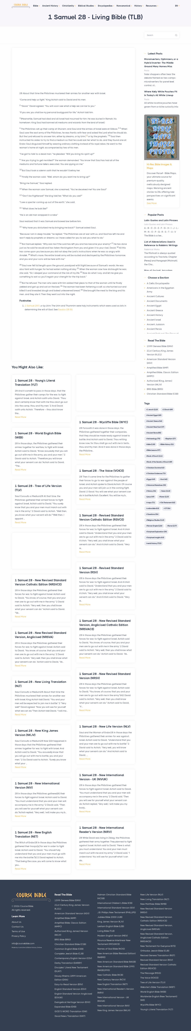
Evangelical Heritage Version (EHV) (72, 1002)
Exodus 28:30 (65, 309)
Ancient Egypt (154, 305)
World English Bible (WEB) (153, 991)
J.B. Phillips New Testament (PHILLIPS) (116, 912)
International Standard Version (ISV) (116, 907)
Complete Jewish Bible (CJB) (69, 953)
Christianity (68, 5)
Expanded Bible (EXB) (65, 1006)
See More (152, 203)
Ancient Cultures (155, 296)
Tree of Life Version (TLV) (152, 982)
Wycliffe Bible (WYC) (150, 1004)
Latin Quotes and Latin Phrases (161, 220)
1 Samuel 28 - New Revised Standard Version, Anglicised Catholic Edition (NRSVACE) (105, 625)
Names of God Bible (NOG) (111, 948)
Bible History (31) (167, 444)
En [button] (176, 5)
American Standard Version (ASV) (72, 913)
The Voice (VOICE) (149, 977)
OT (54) (167, 508)
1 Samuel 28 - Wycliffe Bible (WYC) (103, 422)
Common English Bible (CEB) (69, 949)
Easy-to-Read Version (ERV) (69, 984)
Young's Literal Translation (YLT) (156, 1009)
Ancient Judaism (155, 324)
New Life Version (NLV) (151, 894)
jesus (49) (150, 497)
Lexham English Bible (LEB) (110, 926)
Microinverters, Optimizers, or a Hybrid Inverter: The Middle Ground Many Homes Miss (161, 63)
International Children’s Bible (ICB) (114, 903)
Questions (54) (152, 514)
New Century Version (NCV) (111, 979)
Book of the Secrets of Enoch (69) (159, 462)
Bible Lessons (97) (153, 450)
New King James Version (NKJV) (113, 1010)
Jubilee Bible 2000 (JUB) (109, 917)
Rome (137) (172, 526)
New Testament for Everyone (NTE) (158, 946)
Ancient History (50, 5)
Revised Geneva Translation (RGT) (157, 955)
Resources (151, 5)
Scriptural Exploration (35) (157, 532)
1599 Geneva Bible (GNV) (160, 346)
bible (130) (151, 444)
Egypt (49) (151, 479)
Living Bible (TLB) (105, 931)
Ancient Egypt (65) (154, 415)
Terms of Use (18, 931)
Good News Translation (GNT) (70, 1016)
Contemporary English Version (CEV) (73, 958)
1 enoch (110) (152, 409)
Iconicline (21, 947)
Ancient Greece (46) (154, 421)
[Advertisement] (73, 73)
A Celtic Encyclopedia (158, 283)
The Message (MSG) (150, 973)
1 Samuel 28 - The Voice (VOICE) (101, 470)
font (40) (164, 479)
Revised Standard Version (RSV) (156, 960)
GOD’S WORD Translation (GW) (71, 1011)
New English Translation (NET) (112, 984)
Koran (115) (164, 497)
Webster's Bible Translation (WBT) (157, 987)
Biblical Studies (86, 5)
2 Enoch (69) (168, 409)
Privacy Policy (19, 936)
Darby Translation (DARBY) (68, 963)
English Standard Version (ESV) (70, 989)
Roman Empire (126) (154, 526)
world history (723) (154, 543)
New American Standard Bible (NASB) (116, 961)
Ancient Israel (154, 319)
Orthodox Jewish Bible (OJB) (154, 950)
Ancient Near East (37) (155, 427)
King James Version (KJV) (110, 921)
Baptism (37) (171, 439)
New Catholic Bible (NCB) (110, 975)
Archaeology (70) (153, 439)
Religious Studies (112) (155, 520)
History (138, 5)
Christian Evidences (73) (156, 473)
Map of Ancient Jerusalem (158, 270)
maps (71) (151, 502)
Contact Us (18, 926)
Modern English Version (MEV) (112, 935)
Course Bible (26, 906)
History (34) (151, 491)
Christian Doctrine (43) (155, 468)
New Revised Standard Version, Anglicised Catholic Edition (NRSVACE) (156, 938)
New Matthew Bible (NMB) (153, 904)
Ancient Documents (157, 301)
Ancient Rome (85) (154, 433)
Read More (20, 417)
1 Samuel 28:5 (32, 305)
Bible (35, 5)
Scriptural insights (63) (155, 537)
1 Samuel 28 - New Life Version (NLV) (104, 726)
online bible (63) (153, 508)
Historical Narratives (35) (156, 485)
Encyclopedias (105, 5)
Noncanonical (123, 5)
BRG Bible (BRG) (155, 389)
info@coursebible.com (23, 943)
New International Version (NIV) (113, 1005)
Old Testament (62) (168, 502)
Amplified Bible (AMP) (157, 367)
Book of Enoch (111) (154, 456)
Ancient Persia (154, 329)
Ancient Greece (155, 310)
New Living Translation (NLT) (154, 899)
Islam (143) (166, 491)
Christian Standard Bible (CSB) (162, 393)
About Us (16, 922)
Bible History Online (34, 947)
